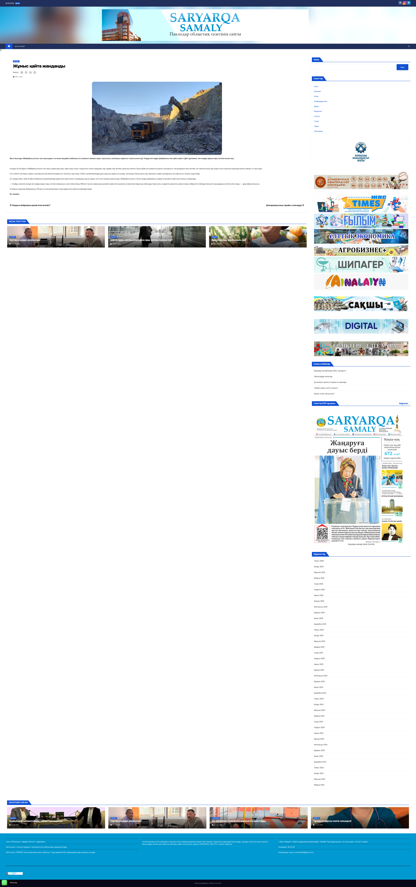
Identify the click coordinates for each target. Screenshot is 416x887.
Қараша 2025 (319, 613)
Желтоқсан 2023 (320, 745)
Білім (316, 96)
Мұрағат (403, 403)
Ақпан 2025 (318, 664)
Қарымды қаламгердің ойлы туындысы (330, 371)
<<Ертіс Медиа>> (285, 842)
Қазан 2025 (318, 618)
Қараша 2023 (319, 750)
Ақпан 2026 (318, 595)
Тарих (316, 126)
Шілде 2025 (319, 635)
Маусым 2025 (319, 641)
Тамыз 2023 (319, 768)
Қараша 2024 (319, 681)
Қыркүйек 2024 (320, 693)
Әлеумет (16, 61)
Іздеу (316, 59)
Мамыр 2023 (319, 785)
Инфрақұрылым (320, 101)
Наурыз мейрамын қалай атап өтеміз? (31, 205)
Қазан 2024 (318, 687)
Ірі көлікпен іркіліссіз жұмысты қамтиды (330, 382)
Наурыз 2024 (319, 727)
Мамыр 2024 (319, 716)
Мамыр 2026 (319, 578)
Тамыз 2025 (319, 630)
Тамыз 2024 (319, 699)
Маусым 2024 (319, 710)
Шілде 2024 (319, 704)
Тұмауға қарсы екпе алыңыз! (326, 388)
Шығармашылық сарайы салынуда (284, 205)
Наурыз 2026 (319, 590)
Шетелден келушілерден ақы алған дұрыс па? (141, 240)
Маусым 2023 (319, 779)
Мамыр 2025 (319, 647)
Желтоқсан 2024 (320, 676)
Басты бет (20, 46)
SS (220, 883)
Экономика (318, 131)
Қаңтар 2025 (319, 670)
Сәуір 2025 (318, 653)
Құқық (316, 106)
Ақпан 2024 (318, 733)
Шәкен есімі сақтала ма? (324, 394)
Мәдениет (318, 111)
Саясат (317, 116)
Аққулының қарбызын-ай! (228, 240)
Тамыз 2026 (319, 561)
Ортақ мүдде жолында (24, 240)
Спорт (316, 121)
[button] (409, 46)
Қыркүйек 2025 (320, 624)
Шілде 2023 (319, 773)
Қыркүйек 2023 (320, 762)
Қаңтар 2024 (319, 739)
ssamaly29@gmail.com (304, 852)
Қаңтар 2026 (319, 601)
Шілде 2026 (319, 567)
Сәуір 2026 (318, 584)
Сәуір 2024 (318, 722)
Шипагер (316, 818)
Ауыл (316, 86)
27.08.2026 (15, 825)
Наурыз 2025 (319, 658)
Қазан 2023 (318, 756)
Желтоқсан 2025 (320, 607)
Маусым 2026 (319, 572)
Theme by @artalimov (202, 883)
